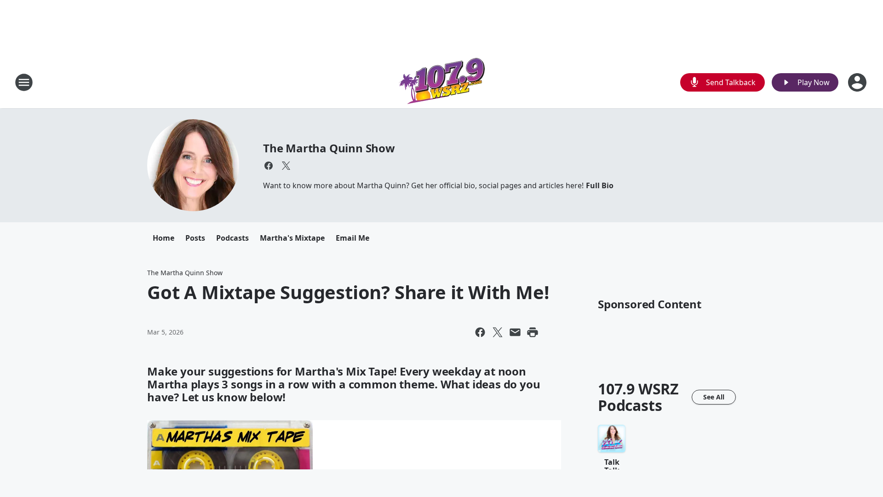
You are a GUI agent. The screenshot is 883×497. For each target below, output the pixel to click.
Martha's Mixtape (292, 238)
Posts (195, 238)
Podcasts (232, 238)
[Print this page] (532, 332)
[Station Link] (441, 82)
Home (163, 238)
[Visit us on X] (286, 165)
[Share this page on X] (497, 332)
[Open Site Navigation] (24, 82)
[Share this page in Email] (515, 332)
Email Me (352, 238)
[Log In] (858, 82)
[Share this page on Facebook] (480, 332)
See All (713, 397)
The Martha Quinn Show (329, 148)
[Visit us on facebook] (268, 165)
